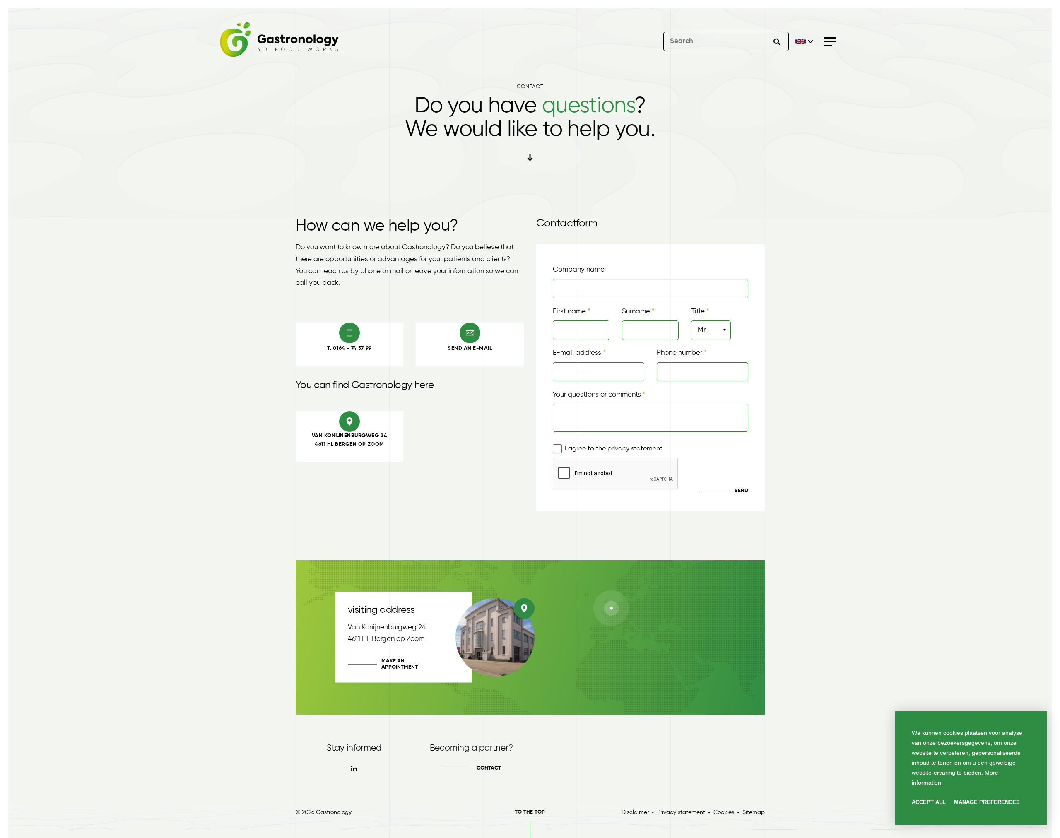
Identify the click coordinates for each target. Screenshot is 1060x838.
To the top (530, 812)
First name (569, 311)
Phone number (680, 352)
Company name (579, 269)
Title (698, 311)
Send (741, 491)
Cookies (723, 812)
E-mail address (577, 352)
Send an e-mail (470, 348)
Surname (636, 311)
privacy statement (634, 448)
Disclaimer (635, 812)
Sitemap (753, 812)
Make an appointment (399, 664)
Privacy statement (681, 812)
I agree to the (613, 448)
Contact (489, 768)
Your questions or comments (597, 394)
